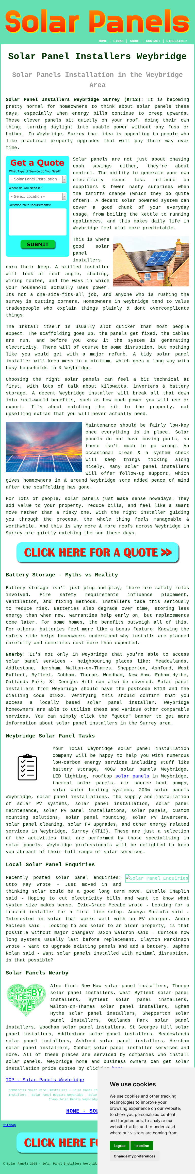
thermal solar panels (83, 783)
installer (101, 393)
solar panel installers (157, 466)
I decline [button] (142, 1145)
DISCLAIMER (176, 41)
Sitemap (9, 1125)
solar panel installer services (135, 1047)
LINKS (118, 41)
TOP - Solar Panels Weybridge (45, 1080)
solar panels (154, 106)
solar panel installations (72, 796)
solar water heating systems (92, 790)
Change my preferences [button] (134, 1156)
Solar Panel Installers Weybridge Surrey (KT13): (74, 99)
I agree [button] (119, 1145)
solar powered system (149, 200)
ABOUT (135, 41)
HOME (103, 41)
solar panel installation (111, 803)
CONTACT (153, 41)
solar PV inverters (159, 817)
